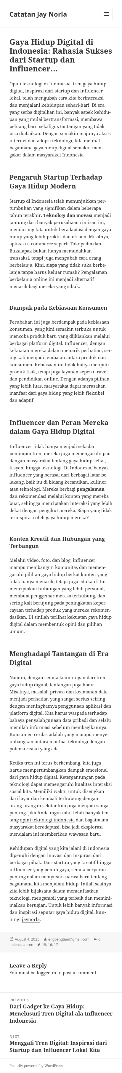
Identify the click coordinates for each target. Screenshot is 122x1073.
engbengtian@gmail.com (68, 939)
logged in (46, 973)
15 (44, 944)
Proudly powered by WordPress (35, 1065)
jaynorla (31, 919)
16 (50, 944)
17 (56, 944)
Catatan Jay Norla (38, 13)
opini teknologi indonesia (47, 820)
